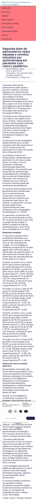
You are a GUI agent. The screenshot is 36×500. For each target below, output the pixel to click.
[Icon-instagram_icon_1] (10, 411)
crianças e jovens (10, 23)
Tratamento (13, 77)
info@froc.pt (25, 406)
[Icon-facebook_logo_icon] (20, 411)
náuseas (11, 73)
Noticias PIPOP (14, 71)
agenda (4, 16)
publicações (7, 27)
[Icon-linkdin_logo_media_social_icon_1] (15, 411)
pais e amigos (7, 20)
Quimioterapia (14, 75)
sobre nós (6, 8)
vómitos (25, 77)
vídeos (4, 35)
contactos (6, 39)
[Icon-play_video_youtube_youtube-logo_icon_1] (26, 411)
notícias (5, 12)
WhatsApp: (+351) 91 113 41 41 (27, 403)
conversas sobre (9, 31)
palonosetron (25, 73)
